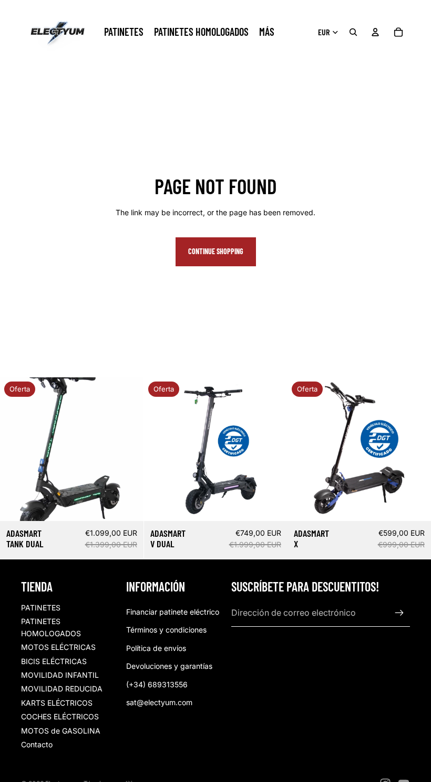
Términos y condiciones (166, 629)
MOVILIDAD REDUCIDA (61, 688)
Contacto (37, 744)
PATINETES (40, 607)
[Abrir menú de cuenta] (375, 32)
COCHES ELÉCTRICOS (60, 716)
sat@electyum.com (159, 702)
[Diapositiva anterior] (16, 448)
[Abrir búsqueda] (353, 32)
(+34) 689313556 (157, 684)
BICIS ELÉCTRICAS (54, 661)
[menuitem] (267, 32)
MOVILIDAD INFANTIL (60, 674)
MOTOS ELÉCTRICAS (58, 647)
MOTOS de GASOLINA (60, 730)
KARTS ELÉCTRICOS (57, 702)
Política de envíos (156, 648)
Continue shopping (215, 251)
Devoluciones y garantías (169, 665)
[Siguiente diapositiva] (127, 448)
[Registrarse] (399, 613)
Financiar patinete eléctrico (172, 611)
